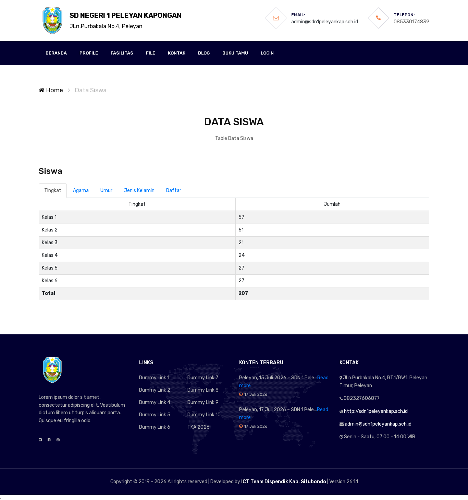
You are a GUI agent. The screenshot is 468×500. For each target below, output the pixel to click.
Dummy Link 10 (204, 415)
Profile (88, 53)
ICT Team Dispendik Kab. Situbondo (283, 482)
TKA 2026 (198, 427)
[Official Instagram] (58, 440)
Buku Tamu (235, 53)
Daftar (173, 190)
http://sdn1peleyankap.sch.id (376, 411)
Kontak (176, 53)
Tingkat (52, 190)
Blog (204, 53)
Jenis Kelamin (139, 190)
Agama (81, 190)
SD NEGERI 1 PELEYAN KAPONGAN (126, 20)
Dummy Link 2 (154, 390)
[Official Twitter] (40, 440)
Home (54, 90)
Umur (106, 190)
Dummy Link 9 (203, 402)
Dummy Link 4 (154, 402)
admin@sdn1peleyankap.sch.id (324, 22)
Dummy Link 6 (154, 427)
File (150, 53)
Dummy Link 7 (202, 378)
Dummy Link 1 (154, 378)
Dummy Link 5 (154, 415)
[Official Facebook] (49, 440)
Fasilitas (122, 53)
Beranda (56, 53)
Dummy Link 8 (203, 390)
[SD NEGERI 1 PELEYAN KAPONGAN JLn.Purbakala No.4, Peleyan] (52, 21)
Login (267, 53)
